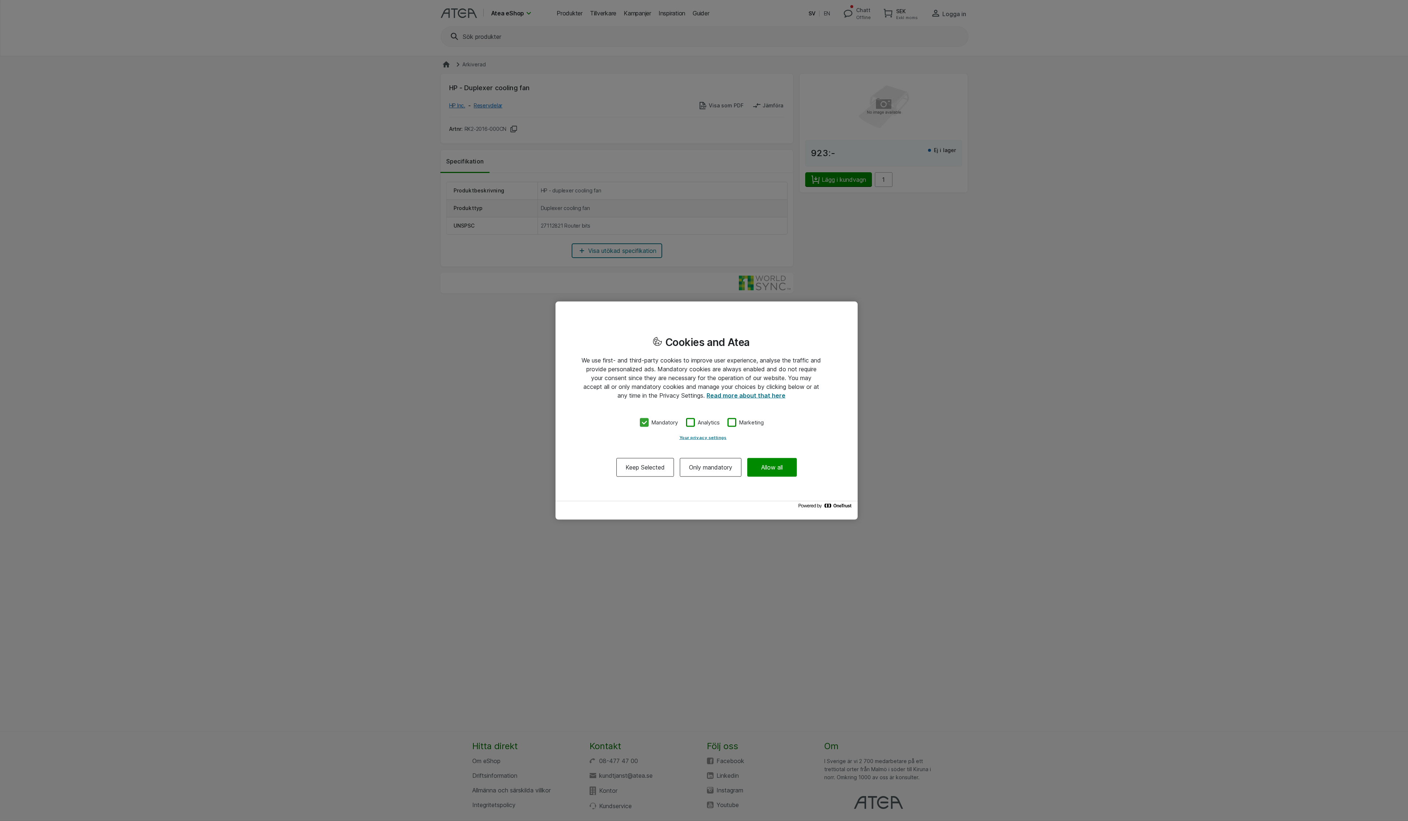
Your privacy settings (703, 437)
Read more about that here (746, 395)
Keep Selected (645, 467)
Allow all (772, 467)
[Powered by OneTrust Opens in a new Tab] (826, 507)
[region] (707, 411)
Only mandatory (710, 467)
